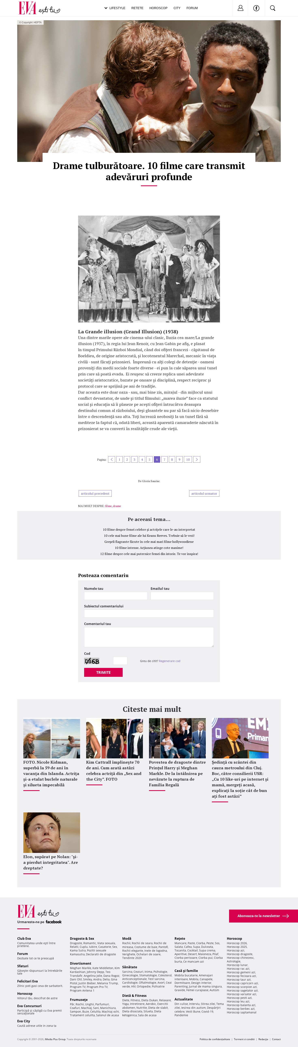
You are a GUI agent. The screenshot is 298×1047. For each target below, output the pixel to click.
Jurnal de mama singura (205, 986)
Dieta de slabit (158, 1008)
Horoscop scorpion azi (242, 987)
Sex (114, 947)
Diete (125, 1000)
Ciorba (200, 943)
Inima (148, 972)
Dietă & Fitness (134, 995)
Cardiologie (130, 982)
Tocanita (180, 950)
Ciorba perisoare (186, 958)
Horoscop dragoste (239, 954)
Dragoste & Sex (82, 938)
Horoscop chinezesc (240, 958)
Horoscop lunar (237, 965)
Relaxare (165, 1000)
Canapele (206, 979)
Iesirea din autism (193, 1008)
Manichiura (108, 1008)
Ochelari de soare (148, 954)
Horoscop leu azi (238, 1001)
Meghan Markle (80, 968)
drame (117, 506)
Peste (210, 943)
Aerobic (151, 1004)
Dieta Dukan (149, 1000)
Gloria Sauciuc (151, 481)
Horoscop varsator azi (241, 994)
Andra (97, 979)
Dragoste (76, 943)
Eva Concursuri (29, 1006)
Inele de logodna (155, 950)
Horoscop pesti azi (239, 998)
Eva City (23, 1021)
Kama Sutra (78, 950)
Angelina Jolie (93, 976)
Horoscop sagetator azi (242, 990)
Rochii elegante (132, 950)
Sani (96, 1008)
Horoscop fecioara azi (241, 976)
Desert (192, 954)
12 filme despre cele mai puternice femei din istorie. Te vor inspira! (149, 554)
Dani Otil (76, 979)
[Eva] (30, 4)
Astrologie (233, 961)
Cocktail (192, 950)
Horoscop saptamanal (241, 1012)
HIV (133, 986)
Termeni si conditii (244, 1039)
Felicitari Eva (27, 981)
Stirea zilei (208, 1004)
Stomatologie (148, 975)
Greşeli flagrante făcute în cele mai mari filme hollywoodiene (149, 541)
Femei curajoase (197, 990)
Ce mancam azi (193, 961)
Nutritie (141, 1008)
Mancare (181, 943)
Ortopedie (144, 986)
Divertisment (80, 963)
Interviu (194, 1004)
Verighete (128, 954)
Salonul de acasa (107, 1015)
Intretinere (137, 1004)
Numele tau (93, 588)
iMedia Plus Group (55, 1039)
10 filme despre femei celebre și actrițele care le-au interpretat (149, 529)
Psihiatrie (158, 986)
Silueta (148, 1011)
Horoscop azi (235, 950)
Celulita (95, 1011)
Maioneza (204, 954)
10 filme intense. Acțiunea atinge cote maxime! (149, 547)
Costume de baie (145, 947)
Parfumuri (102, 1004)
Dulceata (207, 947)
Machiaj (86, 1008)
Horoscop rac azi (238, 968)
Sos (217, 943)
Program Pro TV (97, 987)
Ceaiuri (138, 972)
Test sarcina (156, 979)
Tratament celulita (82, 1015)
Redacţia (263, 1039)
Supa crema (207, 950)
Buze (85, 1011)
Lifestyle (117, 8)
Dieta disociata (132, 1011)
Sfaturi (22, 966)
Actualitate (184, 999)
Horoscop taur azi (239, 979)
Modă (126, 938)
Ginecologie (130, 975)
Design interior (201, 983)
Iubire (93, 947)
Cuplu (84, 947)
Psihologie (160, 972)
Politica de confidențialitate (215, 1039)
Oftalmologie (147, 982)
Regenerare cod (169, 661)
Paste (191, 943)
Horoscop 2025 (237, 947)
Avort (161, 982)
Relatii (74, 947)
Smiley (87, 979)
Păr (72, 1004)
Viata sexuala (106, 943)
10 (188, 459)
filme (108, 506)
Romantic (89, 943)
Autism (214, 990)
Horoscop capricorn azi (242, 983)
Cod (87, 653)
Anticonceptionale (134, 979)
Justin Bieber (87, 983)
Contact (276, 1039)
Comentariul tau (97, 624)
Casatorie (104, 947)
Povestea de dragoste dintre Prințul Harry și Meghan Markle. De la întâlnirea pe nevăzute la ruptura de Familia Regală (177, 773)
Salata (179, 947)
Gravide (180, 990)
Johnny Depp (95, 972)
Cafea (188, 947)
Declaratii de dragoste (101, 954)
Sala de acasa (147, 1015)
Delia (106, 979)
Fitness (135, 1000)
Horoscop (158, 8)
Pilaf (215, 954)
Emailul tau (160, 588)
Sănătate (129, 967)
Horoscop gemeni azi (241, 972)
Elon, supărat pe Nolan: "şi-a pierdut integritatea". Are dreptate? (50, 862)
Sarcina (127, 972)
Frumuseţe (79, 999)
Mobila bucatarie (186, 975)
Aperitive (181, 954)
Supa (196, 947)
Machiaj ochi (110, 1011)
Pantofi (163, 947)
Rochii (80, 1004)
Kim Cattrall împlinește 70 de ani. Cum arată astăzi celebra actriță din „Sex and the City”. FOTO (113, 770)
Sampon (75, 1011)
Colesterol (165, 975)
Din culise (181, 1004)
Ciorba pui (205, 958)
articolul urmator (204, 493)
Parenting (181, 986)
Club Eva (24, 938)
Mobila (193, 979)
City (177, 8)
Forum (192, 8)
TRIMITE (103, 672)
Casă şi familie (186, 970)
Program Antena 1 (82, 990)
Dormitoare (182, 983)
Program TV (78, 987)
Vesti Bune (193, 1011)
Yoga (125, 1004)
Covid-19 (207, 1011)
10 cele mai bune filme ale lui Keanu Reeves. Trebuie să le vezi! (149, 535)
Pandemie (181, 1015)
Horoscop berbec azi (241, 1009)
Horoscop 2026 (237, 943)
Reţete (180, 938)
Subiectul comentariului (103, 606)
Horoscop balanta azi (241, 1005)
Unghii (89, 1004)
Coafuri (75, 1008)
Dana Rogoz (111, 976)
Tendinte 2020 (132, 958)
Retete (137, 8)
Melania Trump (107, 983)
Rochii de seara (142, 943)
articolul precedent (95, 493)
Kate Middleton (102, 968)
